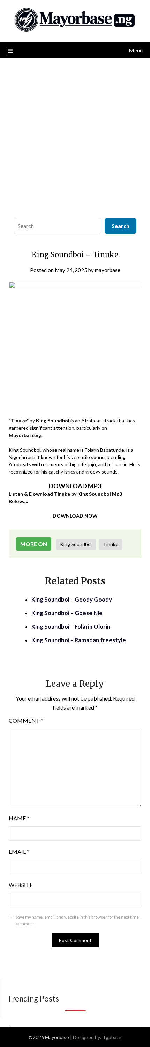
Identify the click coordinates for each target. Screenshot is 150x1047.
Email (19, 851)
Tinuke (110, 544)
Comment (26, 720)
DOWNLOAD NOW (75, 516)
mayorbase (107, 270)
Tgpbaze (112, 1037)
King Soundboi (76, 544)
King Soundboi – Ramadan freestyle (78, 640)
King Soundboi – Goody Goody (71, 599)
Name (19, 818)
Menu (136, 50)
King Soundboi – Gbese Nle (67, 613)
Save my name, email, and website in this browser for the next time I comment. (78, 920)
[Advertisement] (75, 136)
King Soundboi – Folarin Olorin (70, 626)
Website (21, 884)
